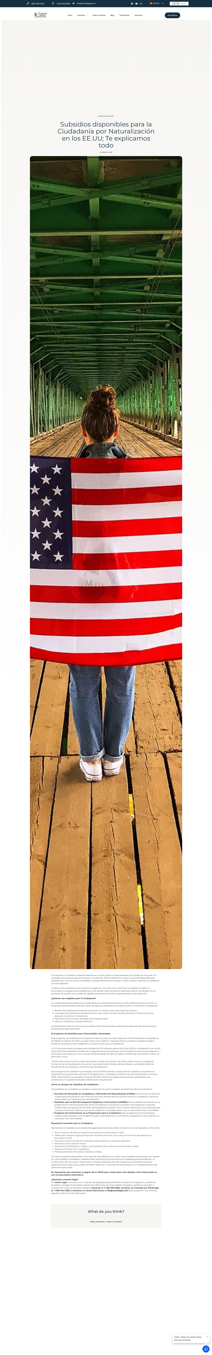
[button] (106, 1222)
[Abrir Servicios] (86, 15)
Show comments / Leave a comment (106, 1222)
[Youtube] (137, 4)
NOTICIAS (110, 116)
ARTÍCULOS (102, 116)
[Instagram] (141, 4)
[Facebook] (132, 4)
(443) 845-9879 (63, 3)
